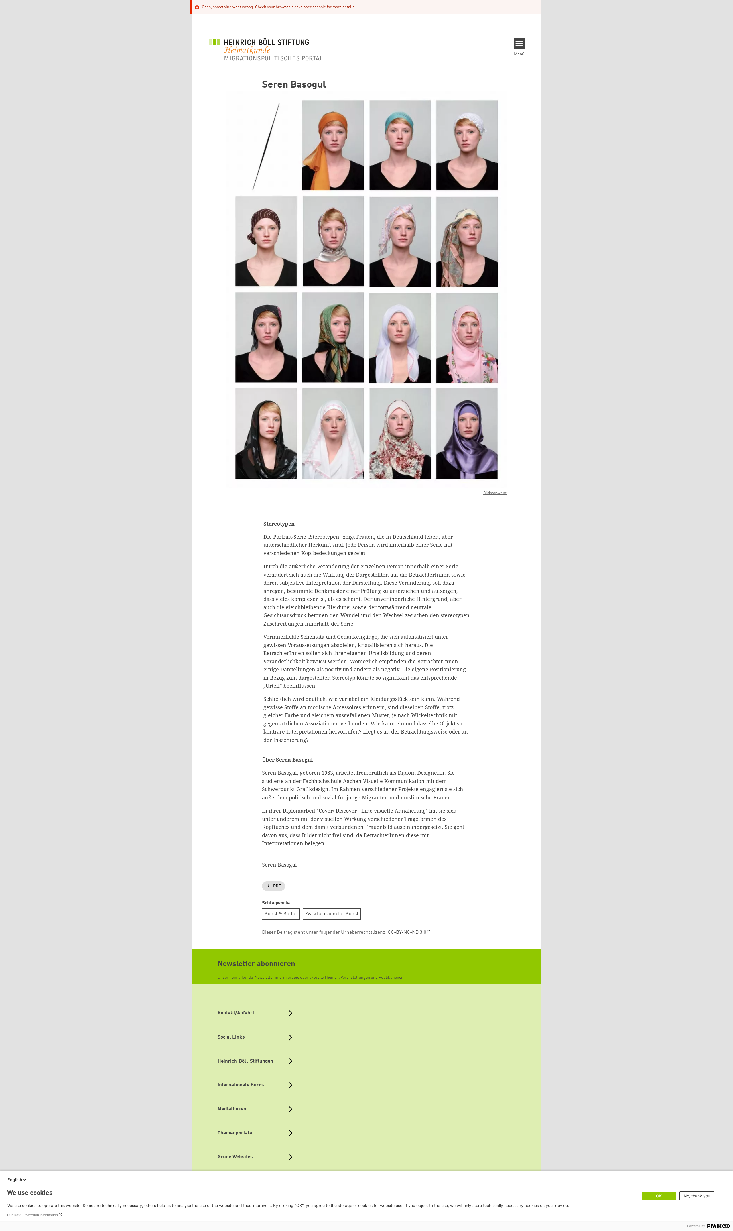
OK (659, 1195)
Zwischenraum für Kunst (331, 913)
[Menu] (519, 43)
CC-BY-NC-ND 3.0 (407, 932)
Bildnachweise (495, 493)
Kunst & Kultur (281, 913)
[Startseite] (266, 49)
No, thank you (697, 1195)
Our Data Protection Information (32, 1215)
